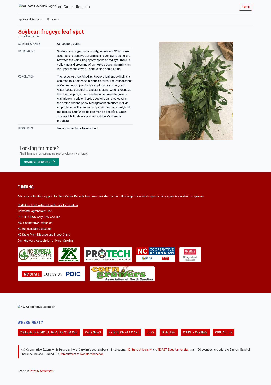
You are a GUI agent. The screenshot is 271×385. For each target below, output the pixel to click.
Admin (246, 6)
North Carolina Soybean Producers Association (48, 205)
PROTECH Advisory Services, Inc (39, 217)
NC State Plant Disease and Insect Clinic (44, 234)
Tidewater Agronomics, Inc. (35, 211)
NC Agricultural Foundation (34, 229)
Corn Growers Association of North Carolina (45, 240)
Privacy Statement (41, 371)
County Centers (195, 332)
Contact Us (223, 332)
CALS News (93, 332)
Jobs (150, 332)
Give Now (168, 332)
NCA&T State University (173, 349)
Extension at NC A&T (124, 332)
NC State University (139, 349)
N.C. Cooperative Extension (35, 223)
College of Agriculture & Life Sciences (48, 332)
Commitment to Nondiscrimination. (82, 354)
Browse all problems (36, 162)
